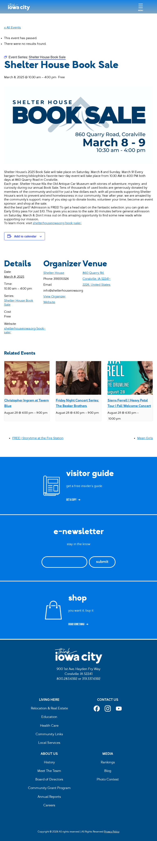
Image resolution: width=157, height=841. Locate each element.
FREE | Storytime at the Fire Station (37, 438)
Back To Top (151, 301)
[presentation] (26, 378)
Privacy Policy (111, 832)
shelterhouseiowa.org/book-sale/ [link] (57, 223)
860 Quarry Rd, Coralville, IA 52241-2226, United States (97, 279)
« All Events (12, 27)
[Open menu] (140, 6)
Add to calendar (25, 236)
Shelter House (53, 273)
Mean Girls (145, 438)
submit (102, 562)
